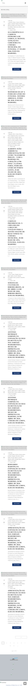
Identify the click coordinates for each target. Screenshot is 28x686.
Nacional (9, 214)
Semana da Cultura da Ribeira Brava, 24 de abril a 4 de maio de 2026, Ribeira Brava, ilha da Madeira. (16, 289)
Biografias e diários (12, 134)
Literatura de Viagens (14, 138)
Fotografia (13, 23)
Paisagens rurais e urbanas (15, 25)
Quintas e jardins (17, 145)
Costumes (17, 22)
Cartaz (10, 83)
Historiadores (18, 456)
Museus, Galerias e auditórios (16, 326)
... (17, 645)
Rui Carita (10, 20)
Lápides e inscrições (14, 275)
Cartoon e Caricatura (14, 83)
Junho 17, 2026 (12, 280)
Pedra (22, 25)
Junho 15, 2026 (12, 329)
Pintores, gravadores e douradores (19, 277)
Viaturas (13, 28)
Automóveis (10, 22)
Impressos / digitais (11, 390)
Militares (17, 211)
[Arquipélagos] (3, 682)
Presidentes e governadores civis (18, 215)
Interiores (13, 325)
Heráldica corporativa (19, 209)
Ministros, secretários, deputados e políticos (15, 140)
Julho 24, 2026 (12, 146)
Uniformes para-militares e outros (18, 26)
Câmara (14, 22)
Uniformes (9, 217)
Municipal (21, 23)
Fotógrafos (17, 23)
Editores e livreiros (15, 389)
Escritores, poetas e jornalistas (17, 207)
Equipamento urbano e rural (15, 135)
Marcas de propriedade (11, 211)
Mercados (20, 138)
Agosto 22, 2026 (12, 30)
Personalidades (10, 26)
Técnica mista (19, 88)
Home (14, 12)
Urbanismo (10, 28)
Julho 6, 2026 (12, 218)
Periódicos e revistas (11, 524)
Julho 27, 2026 (12, 89)
